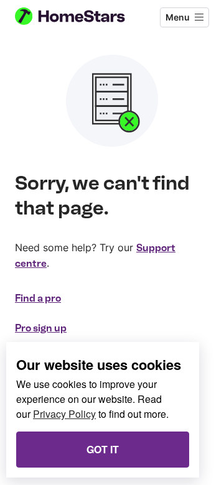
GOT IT (102, 449)
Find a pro (38, 298)
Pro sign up (41, 328)
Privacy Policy (64, 414)
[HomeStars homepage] (80, 17)
